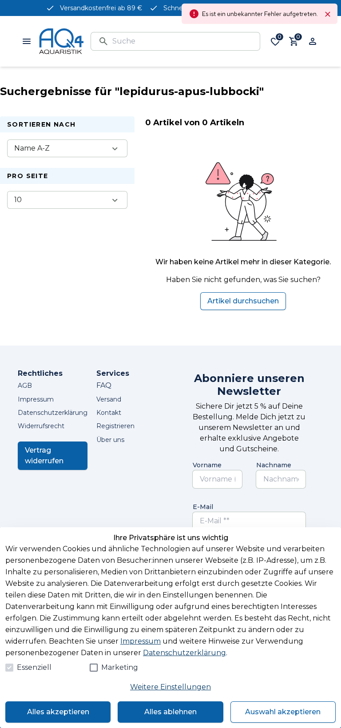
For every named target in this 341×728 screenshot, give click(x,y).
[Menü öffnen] (27, 41)
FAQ (103, 385)
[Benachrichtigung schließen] (328, 13)
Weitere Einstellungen (170, 687)
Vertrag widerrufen (44, 455)
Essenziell (34, 667)
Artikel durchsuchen (243, 301)
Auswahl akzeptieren (283, 712)
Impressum (140, 641)
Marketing (119, 667)
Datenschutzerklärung (184, 652)
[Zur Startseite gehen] (61, 41)
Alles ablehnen (170, 712)
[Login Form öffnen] (312, 41)
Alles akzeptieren (58, 712)
